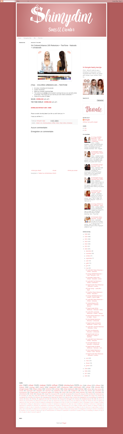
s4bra (27, 407)
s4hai (101, 407)
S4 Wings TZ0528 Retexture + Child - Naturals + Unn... (94, 274)
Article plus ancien (72, 170)
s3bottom (44, 404)
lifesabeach (75, 402)
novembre (89, 253)
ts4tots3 (48, 389)
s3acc (92, 402)
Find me (40, 38)
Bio (35, 38)
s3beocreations (37, 404)
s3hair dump (97, 389)
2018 (86, 371)
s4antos (21, 399)
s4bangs (95, 405)
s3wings (56, 392)
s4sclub (97, 387)
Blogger (64, 423)
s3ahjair (96, 402)
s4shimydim (77, 387)
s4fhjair (84, 400)
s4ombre (32, 410)
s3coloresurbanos (29, 400)
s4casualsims (44, 407)
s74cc (20, 412)
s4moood (76, 394)
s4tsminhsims (23, 392)
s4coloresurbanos (47, 123)
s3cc (85, 128)
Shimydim (87, 120)
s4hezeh (46, 394)
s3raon (50, 400)
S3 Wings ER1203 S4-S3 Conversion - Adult (97, 204)
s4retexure (58, 410)
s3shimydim (29, 391)
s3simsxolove (51, 405)
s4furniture (87, 407)
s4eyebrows (77, 400)
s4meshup (89, 409)
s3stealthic (86, 396)
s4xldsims (96, 410)
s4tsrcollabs (98, 392)
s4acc (72, 400)
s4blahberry (21, 407)
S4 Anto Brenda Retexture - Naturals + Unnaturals (93, 320)
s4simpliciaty (22, 397)
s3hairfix (60, 397)
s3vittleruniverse (65, 405)
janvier (88, 366)
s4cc (41, 123)
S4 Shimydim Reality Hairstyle (92, 67)
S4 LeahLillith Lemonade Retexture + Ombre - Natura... (94, 312)
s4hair (57, 123)
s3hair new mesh (72, 404)
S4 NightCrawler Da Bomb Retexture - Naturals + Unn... (94, 347)
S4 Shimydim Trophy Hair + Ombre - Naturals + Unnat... (94, 278)
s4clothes (49, 396)
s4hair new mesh (30, 402)
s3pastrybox (99, 404)
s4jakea (42, 402)
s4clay (50, 407)
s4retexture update (46, 392)
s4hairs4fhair (29, 409)
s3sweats (58, 405)
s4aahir (75, 405)
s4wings (32, 387)
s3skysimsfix (56, 400)
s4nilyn (93, 396)
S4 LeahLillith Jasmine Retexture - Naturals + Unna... (95, 327)
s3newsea (39, 394)
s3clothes (42, 396)
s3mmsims (92, 404)
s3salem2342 (43, 405)
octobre (88, 256)
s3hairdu (80, 404)
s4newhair (23, 410)
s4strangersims (56, 402)
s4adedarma (74, 391)
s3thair (89, 389)
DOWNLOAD (40, 99)
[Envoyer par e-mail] (51, 121)
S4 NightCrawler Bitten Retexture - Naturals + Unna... (94, 309)
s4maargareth (82, 409)
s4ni (28, 410)
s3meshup (86, 404)
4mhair (67, 402)
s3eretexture (56, 404)
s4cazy (70, 392)
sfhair (29, 412)
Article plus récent (36, 170)
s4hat (48, 399)
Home (19, 38)
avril (87, 358)
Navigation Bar (27, 38)
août (87, 261)
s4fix (82, 407)
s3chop (36, 396)
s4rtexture (76, 399)
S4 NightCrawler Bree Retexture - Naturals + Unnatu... (94, 354)
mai (87, 268)
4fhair (63, 402)
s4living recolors (73, 409)
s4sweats (79, 410)
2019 (86, 369)
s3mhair (90, 391)
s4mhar (94, 409)
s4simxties (30, 397)
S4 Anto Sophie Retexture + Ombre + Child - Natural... (93, 351)
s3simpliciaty (68, 394)
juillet (87, 263)
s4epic (55, 407)
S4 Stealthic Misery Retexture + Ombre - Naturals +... (94, 293)
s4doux (90, 392)
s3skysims (83, 394)
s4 (71, 405)
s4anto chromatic (80, 392)
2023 (86, 242)
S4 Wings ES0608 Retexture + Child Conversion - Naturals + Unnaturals (97, 139)
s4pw (43, 410)
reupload (100, 397)
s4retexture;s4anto (51, 410)
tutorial (33, 412)
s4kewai (56, 409)
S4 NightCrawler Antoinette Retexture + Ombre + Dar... (93, 323)
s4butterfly (37, 407)
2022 (86, 244)
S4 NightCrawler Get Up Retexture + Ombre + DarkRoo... (92, 335)
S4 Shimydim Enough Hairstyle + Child (97, 165)
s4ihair (37, 402)
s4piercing (38, 410)
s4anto (42, 387)
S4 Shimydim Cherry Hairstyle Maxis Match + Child (97, 153)
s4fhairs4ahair (71, 407)
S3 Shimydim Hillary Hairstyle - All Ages (96, 218)
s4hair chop (21, 409)
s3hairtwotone (77, 396)
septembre (89, 258)
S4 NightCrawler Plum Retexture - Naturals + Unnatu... (94, 285)
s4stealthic (98, 391)
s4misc (31, 394)
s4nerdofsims (101, 409)
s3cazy (30, 396)
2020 (86, 249)
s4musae (61, 399)
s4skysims (37, 397)
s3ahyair (102, 402)
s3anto (66, 391)
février (88, 363)
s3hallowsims (38, 400)
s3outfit (45, 400)
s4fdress (60, 407)
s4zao (94, 399)
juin (87, 266)
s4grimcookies (95, 407)
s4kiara (61, 409)
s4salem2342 (65, 410)
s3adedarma (57, 391)
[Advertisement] (24, 71)
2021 (86, 246)
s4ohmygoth (69, 399)
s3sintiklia (90, 394)
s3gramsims (64, 404)
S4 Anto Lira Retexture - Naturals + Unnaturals (92, 331)
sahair (24, 412)
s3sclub (61, 394)
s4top (84, 410)
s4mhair (81, 389)
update (38, 412)
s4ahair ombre (82, 405)
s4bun (31, 407)
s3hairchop (53, 397)
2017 (86, 374)
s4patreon (48, 391)
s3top (67, 400)
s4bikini (100, 405)
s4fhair (53, 123)
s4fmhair (89, 400)
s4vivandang (89, 410)
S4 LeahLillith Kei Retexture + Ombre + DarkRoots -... (94, 282)
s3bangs (30, 404)
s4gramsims (22, 402)
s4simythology (92, 397)
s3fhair (97, 386)
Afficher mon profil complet (90, 122)
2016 (86, 376)
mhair (80, 402)
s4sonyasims (54, 394)
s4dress (27, 399)
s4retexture (69, 123)
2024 (86, 239)
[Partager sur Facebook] (56, 121)
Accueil (54, 170)
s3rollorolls (36, 405)
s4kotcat (67, 409)
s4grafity (100, 400)
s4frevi (94, 400)
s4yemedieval (46, 397)
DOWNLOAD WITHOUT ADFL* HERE (41, 108)
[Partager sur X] (54, 121)
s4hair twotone (73, 397)
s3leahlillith (39, 391)
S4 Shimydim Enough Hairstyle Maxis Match (97, 178)
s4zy (101, 410)
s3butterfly (68, 396)
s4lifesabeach (48, 402)
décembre (89, 251)
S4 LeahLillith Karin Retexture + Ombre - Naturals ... (94, 340)
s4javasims (50, 409)
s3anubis (100, 399)
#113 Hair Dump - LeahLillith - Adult (94, 289)
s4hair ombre (62, 123)
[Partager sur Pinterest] (58, 121)
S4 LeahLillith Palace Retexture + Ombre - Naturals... (95, 270)
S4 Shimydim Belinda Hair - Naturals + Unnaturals (93, 343)
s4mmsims (54, 399)
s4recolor (99, 396)
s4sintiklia (23, 396)
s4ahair (38, 123)
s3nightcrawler (34, 392)
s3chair (57, 389)
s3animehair (23, 404)
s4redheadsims (83, 397)
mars (87, 361)
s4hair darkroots (69, 389)
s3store (63, 400)
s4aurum (89, 405)
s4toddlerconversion (86, 399)
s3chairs (50, 404)
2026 (86, 234)
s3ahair (21, 387)
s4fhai (65, 407)
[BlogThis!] (53, 121)
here (52, 91)
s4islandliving (44, 409)
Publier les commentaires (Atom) (47, 173)
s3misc (64, 392)
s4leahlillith (52, 387)
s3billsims (21, 400)
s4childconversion (99, 394)
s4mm (82, 391)
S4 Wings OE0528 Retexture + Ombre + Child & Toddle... (94, 296)
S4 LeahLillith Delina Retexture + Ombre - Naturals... (94, 300)
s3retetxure (29, 405)
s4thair (21, 391)
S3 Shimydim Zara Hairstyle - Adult (96, 191)
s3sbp (66, 397)
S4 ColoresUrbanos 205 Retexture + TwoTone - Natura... (92, 304)
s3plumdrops (22, 405)
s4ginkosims (41, 399)
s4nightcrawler (24, 389)
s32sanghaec (86, 402)
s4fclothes (33, 399)
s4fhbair (78, 407)
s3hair (89, 386)
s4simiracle (72, 410)
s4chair (88, 387)
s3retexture (65, 387)
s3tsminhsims (23, 394)
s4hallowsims (36, 409)
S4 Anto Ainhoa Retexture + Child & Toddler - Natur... (95, 316)
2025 (86, 237)
